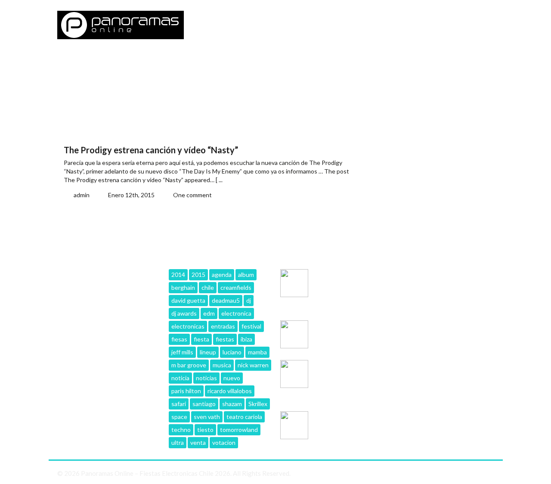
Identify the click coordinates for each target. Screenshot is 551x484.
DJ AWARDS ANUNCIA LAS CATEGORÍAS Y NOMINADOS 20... (347, 332)
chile (207, 287)
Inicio (74, 62)
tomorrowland (239, 429)
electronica (236, 313)
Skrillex (257, 403)
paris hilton (186, 390)
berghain (183, 287)
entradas (223, 326)
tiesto (205, 429)
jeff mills (182, 352)
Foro (107, 62)
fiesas (179, 339)
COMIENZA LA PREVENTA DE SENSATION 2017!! (342, 372)
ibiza (246, 339)
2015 (198, 274)
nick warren (253, 365)
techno (181, 429)
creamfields (235, 287)
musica (222, 365)
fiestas (225, 339)
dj (248, 300)
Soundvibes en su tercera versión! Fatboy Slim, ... (348, 281)
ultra (177, 442)
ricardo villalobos (229, 390)
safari (178, 403)
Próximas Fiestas (210, 62)
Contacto (149, 62)
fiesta (201, 339)
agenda (222, 274)
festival (251, 326)
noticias (206, 378)
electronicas (187, 326)
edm (209, 313)
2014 (178, 274)
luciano (232, 352)
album (246, 274)
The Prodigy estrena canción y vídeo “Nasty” (151, 150)
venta (198, 442)
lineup (208, 352)
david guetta (188, 300)
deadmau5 (226, 300)
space (179, 416)
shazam (232, 403)
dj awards (184, 313)
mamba (257, 352)
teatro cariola (244, 416)
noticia (180, 378)
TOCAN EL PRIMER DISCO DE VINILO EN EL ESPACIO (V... (348, 423)
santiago (204, 403)
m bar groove (188, 365)
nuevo (231, 378)
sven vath (207, 416)
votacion (223, 442)
